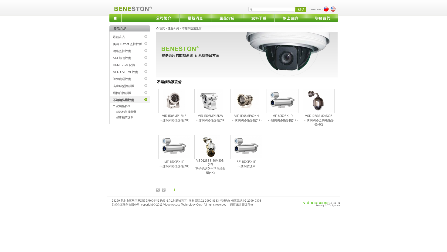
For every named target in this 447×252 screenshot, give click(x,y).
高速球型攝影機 (123, 86)
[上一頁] (158, 190)
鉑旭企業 (132, 7)
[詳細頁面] (174, 112)
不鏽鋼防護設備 (123, 100)
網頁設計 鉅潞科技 (241, 204)
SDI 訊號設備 (122, 58)
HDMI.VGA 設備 (124, 65)
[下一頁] (164, 190)
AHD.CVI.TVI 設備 (125, 72)
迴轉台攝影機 (122, 93)
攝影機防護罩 (124, 117)
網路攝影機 (123, 106)
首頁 (162, 28)
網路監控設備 (122, 51)
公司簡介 (163, 18)
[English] (333, 10)
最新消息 (195, 18)
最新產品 (119, 37)
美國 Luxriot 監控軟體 (127, 44)
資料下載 (258, 18)
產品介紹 (227, 18)
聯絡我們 (322, 18)
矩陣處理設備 (122, 79)
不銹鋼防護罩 (246, 166)
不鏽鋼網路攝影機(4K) (174, 120)
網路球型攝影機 (126, 111)
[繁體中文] (326, 10)
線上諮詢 (290, 18)
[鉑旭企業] (115, 18)
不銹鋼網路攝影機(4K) (246, 120)
